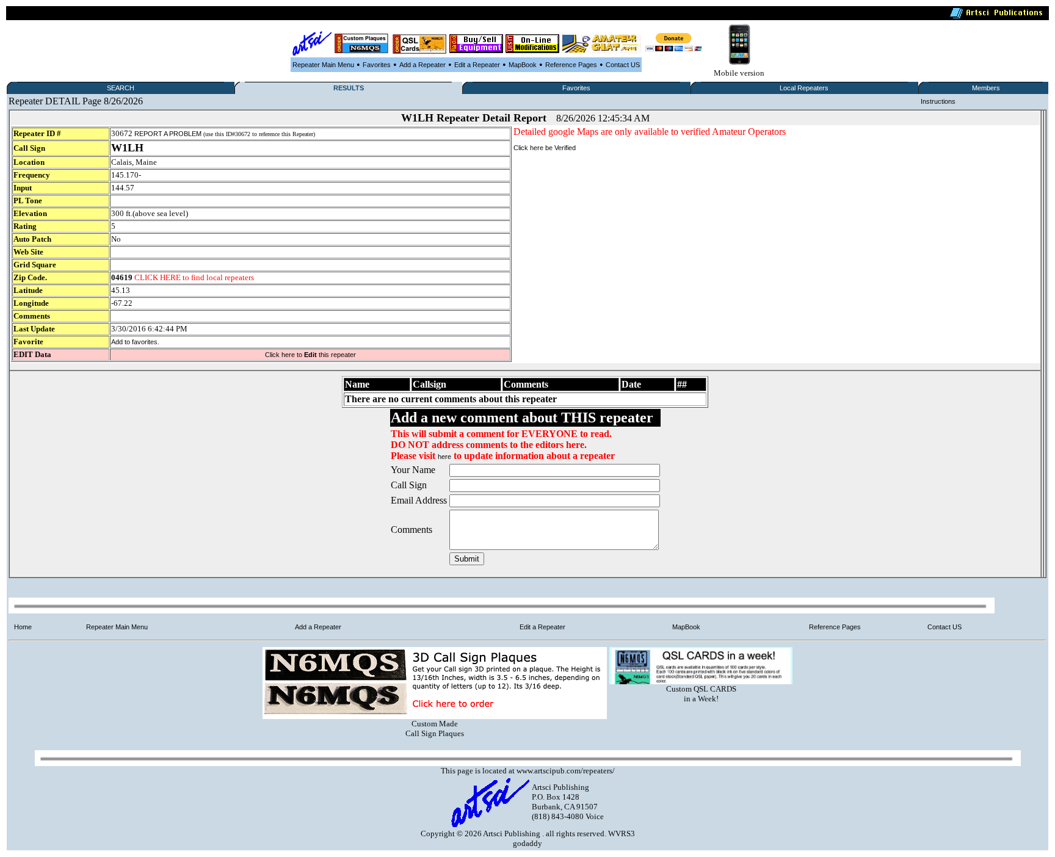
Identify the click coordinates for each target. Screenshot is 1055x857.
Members (986, 88)
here (444, 456)
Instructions (938, 101)
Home (23, 627)
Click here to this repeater (310, 354)
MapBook (523, 64)
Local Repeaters (804, 88)
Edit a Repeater (477, 64)
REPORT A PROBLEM (167, 133)
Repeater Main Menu (323, 64)
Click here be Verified (544, 147)
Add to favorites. (135, 341)
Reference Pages (571, 64)
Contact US (623, 64)
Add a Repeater (422, 64)
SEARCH (120, 88)
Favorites (377, 64)
